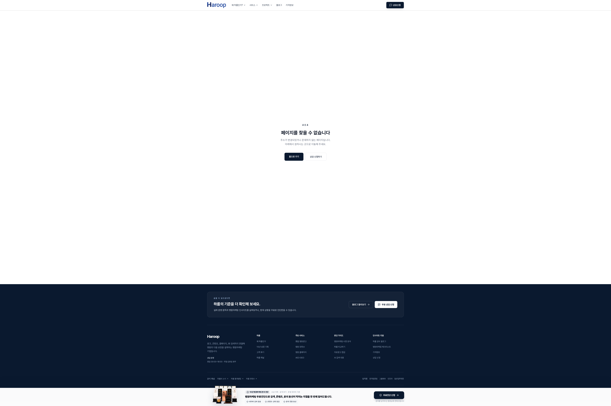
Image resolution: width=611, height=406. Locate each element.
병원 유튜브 (300, 347)
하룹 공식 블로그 (379, 341)
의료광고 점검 (339, 352)
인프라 (390, 379)
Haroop (213, 336)
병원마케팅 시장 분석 (342, 341)
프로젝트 (266, 5)
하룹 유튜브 (251, 379)
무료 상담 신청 (388, 304)
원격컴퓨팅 (373, 379)
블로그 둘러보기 (359, 304)
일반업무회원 (399, 379)
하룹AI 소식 (222, 379)
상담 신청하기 (316, 156)
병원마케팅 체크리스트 (382, 347)
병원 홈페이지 (300, 352)
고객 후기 (260, 352)
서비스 (252, 5)
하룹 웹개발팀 (237, 379)
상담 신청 (376, 357)
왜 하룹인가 (261, 341)
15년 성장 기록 (263, 347)
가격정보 (289, 5)
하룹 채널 (260, 357)
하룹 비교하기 (339, 347)
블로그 (279, 5)
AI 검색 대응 (339, 357)
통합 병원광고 (300, 341)
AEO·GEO (299, 357)
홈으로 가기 (294, 156)
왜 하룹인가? (237, 5)
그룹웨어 (382, 379)
